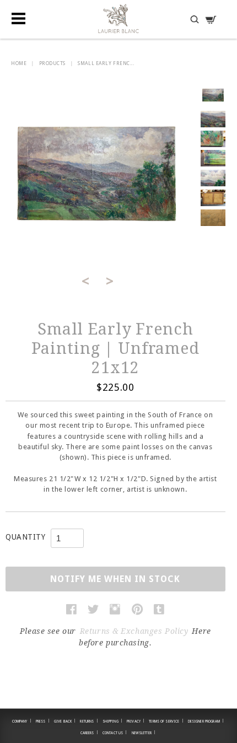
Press (43, 721)
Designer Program (206, 721)
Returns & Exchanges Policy (134, 631)
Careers (89, 732)
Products (52, 63)
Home (18, 63)
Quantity (25, 536)
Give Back (65, 721)
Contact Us (115, 732)
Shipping (112, 721)
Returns (89, 721)
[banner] (118, 18)
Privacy (135, 721)
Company (21, 721)
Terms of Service (166, 721)
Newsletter (144, 732)
